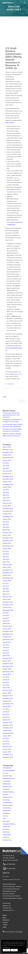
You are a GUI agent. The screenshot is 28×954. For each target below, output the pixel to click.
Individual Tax (7, 908)
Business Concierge (8, 893)
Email (7, 873)
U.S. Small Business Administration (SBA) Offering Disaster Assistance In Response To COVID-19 (13, 58)
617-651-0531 (10, 864)
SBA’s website (9, 122)
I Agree (14, 950)
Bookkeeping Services (9, 891)
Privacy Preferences (6, 947)
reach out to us (14, 374)
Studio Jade (17, 879)
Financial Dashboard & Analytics (12, 898)
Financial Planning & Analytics (12, 886)
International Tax (8, 910)
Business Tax (7, 906)
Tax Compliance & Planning (11, 889)
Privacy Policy (6, 876)
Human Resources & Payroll (11, 896)
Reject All (7, 950)
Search (5, 397)
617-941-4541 (10, 868)
